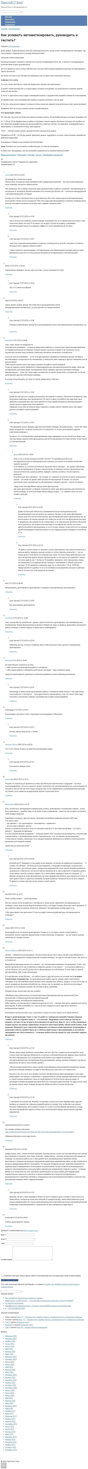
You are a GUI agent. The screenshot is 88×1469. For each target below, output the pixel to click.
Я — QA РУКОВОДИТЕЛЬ (15, 1308)
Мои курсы (9, 19)
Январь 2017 (10, 1419)
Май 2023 (9, 1398)
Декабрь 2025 (11, 1339)
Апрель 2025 (10, 1352)
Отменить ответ (32, 1230)
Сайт (3, 1243)
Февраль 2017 (11, 1416)
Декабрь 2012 (11, 1442)
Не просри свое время (14, 1303)
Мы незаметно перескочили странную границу (24, 1298)
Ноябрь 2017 (10, 1411)
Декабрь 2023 (11, 1380)
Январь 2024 (10, 1377)
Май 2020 (9, 1408)
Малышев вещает (8, 155)
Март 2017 (9, 1414)
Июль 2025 (9, 1344)
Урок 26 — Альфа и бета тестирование (32, 1327)
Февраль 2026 (11, 1336)
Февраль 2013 (11, 1437)
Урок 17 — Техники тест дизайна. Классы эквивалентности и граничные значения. (49, 1317)
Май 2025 (9, 1349)
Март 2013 (9, 1434)
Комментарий (6, 1260)
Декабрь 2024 (11, 1359)
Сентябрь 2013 (11, 1424)
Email (3, 1239)
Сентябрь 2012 (11, 1450)
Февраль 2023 (11, 1406)
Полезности (10, 24)
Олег (7, 1322)
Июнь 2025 (9, 1346)
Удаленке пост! (23, 1322)
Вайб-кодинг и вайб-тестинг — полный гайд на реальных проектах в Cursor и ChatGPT (39, 1301)
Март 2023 (9, 1403)
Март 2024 (9, 1372)
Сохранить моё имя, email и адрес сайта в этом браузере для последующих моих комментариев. (42, 1276)
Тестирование (14, 46)
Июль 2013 (9, 1427)
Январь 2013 (10, 1439)
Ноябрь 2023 (10, 1383)
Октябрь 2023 (10, 1385)
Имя (3, 1235)
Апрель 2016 (10, 1421)
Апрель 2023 (10, 1401)
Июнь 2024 (9, 1364)
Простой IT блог (12, 2)
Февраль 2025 (11, 1357)
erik (25, 1231)
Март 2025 (9, 1354)
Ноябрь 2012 (10, 1445)
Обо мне (8, 17)
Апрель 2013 (10, 1432)
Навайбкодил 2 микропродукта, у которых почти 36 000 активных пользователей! (38, 1306)
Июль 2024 (9, 1362)
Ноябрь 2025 (10, 1341)
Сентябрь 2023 (11, 1388)
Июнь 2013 (9, 1429)
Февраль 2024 (11, 1375)
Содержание (10, 22)
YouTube (30, 155)
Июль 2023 (9, 1393)
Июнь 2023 (9, 1396)
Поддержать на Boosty (52, 155)
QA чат (39, 155)
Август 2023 (10, 1390)
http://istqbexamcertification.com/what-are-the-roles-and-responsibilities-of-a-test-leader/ (39, 1132)
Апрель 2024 (10, 1370)
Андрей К (9, 1325)
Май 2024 (9, 1367)
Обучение (22, 155)
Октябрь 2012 (10, 1447)
